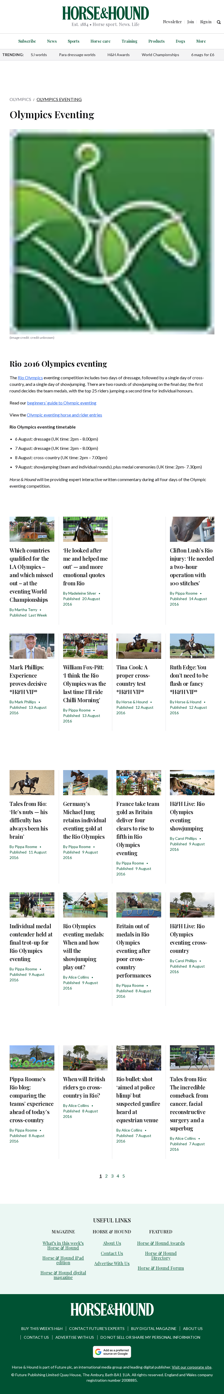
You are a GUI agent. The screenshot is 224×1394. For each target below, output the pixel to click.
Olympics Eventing (59, 99)
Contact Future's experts (97, 1328)
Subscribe (27, 41)
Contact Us (112, 1253)
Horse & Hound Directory (161, 1255)
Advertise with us (74, 1337)
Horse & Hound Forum (161, 1268)
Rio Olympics (30, 377)
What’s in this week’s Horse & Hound (63, 1245)
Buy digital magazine (153, 1328)
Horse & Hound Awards (161, 1243)
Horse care (100, 41)
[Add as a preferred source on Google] (112, 1352)
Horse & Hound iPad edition (63, 1260)
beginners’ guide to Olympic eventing (61, 402)
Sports (73, 41)
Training (129, 41)
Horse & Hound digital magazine (63, 1275)
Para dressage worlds (77, 54)
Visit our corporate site (191, 1367)
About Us (112, 1243)
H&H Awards (119, 54)
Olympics (20, 99)
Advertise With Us (111, 1263)
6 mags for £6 (202, 54)
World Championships (160, 54)
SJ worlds (39, 54)
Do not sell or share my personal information (150, 1337)
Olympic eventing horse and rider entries (64, 414)
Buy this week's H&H (42, 1328)
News (52, 41)
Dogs (180, 41)
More (201, 41)
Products (156, 41)
